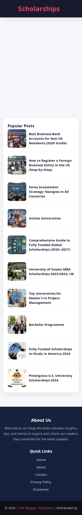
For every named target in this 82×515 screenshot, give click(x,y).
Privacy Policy (41, 482)
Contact (41, 474)
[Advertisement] (41, 68)
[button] (8, 8)
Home (41, 459)
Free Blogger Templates (36, 508)
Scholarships (39, 8)
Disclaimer (41, 489)
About (41, 467)
